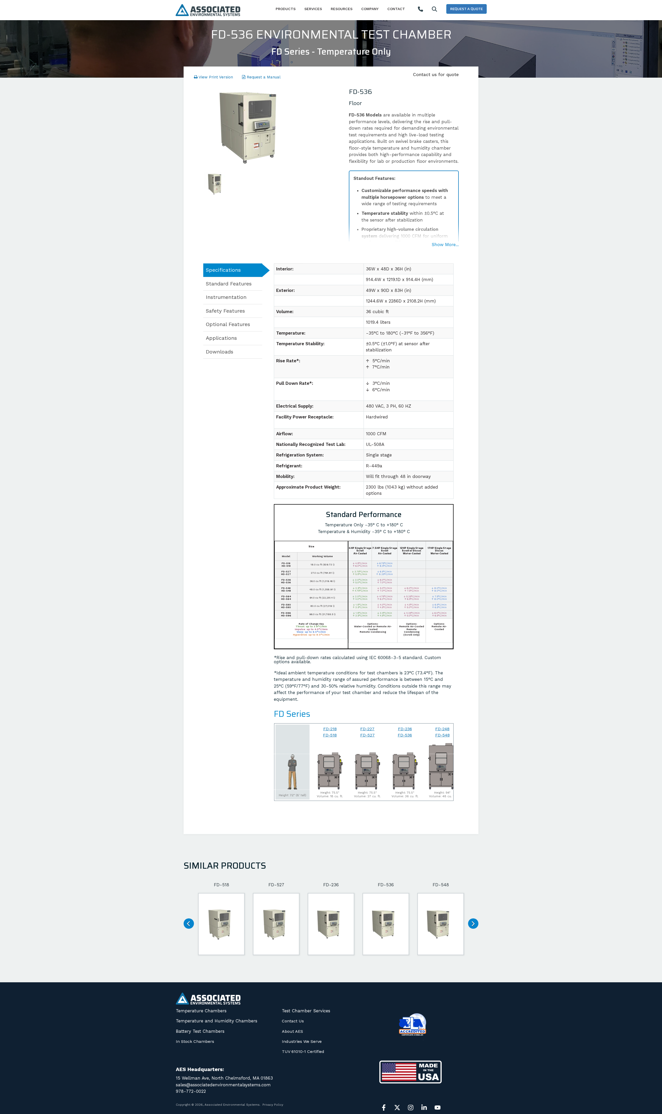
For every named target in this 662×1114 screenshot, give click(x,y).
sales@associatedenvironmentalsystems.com (223, 1084)
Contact (396, 9)
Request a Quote (466, 9)
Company (370, 9)
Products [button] (286, 9)
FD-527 (367, 735)
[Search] (434, 9)
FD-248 (442, 728)
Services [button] (313, 9)
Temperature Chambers (201, 1010)
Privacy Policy (272, 1104)
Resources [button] (341, 9)
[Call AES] (420, 9)
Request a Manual (263, 77)
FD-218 (330, 728)
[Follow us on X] (397, 1107)
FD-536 (405, 735)
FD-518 (330, 735)
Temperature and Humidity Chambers (216, 1020)
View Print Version (215, 77)
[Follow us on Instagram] (410, 1107)
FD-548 (442, 735)
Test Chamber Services (306, 1010)
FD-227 (367, 728)
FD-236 (405, 728)
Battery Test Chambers (200, 1031)
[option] (254, 127)
